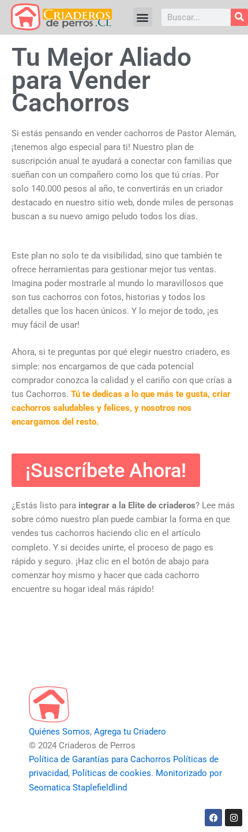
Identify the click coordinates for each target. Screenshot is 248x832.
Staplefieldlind (100, 787)
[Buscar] (239, 17)
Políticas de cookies (111, 773)
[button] (142, 17)
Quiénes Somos (59, 731)
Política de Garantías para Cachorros (100, 759)
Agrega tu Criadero (130, 731)
